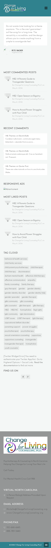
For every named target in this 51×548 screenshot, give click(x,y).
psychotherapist (12, 331)
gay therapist (10, 289)
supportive (36, 335)
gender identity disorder (15, 293)
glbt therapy (38, 306)
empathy (31, 280)
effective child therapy (35, 276)
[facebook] (23, 377)
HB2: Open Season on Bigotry (26, 96)
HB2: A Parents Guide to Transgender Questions (23, 80)
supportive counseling (14, 340)
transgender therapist (14, 344)
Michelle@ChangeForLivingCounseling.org (27, 509)
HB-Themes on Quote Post (16, 166)
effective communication (15, 280)
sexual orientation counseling (17, 335)
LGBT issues (10, 318)
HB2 (7, 310)
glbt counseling (26, 301)
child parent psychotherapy (16, 267)
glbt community (11, 301)
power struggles (30, 327)
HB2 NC (14, 310)
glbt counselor (11, 306)
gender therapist (29, 297)
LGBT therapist (23, 318)
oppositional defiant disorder (17, 323)
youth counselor (11, 348)
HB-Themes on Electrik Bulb (17, 136)
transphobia (31, 344)
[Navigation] (46, 8)
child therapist (37, 267)
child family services (13, 263)
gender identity (34, 289)
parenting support (12, 327)
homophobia (25, 310)
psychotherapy (27, 331)
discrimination (24, 272)
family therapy (28, 284)
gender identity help (36, 293)
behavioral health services (16, 259)
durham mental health (14, 276)
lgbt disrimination (27, 314)
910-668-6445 (13, 528)
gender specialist (12, 297)
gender (22, 289)
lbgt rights (38, 310)
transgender (31, 340)
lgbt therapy (37, 318)
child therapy (10, 272)
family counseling (12, 284)
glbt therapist (25, 306)
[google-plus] (28, 377)
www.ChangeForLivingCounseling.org (25, 513)
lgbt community (11, 314)
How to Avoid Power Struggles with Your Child (27, 111)
